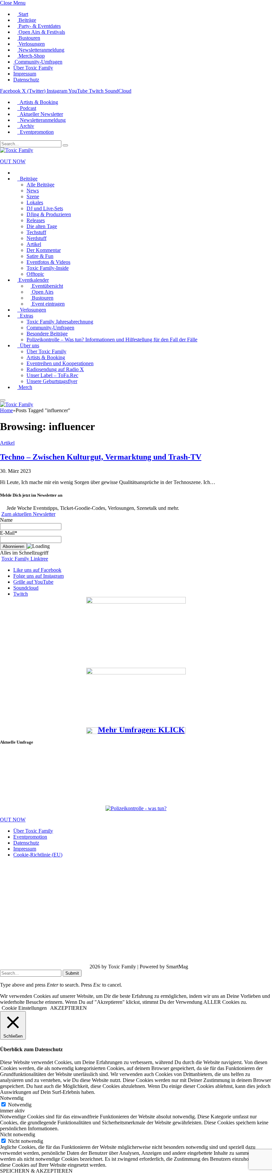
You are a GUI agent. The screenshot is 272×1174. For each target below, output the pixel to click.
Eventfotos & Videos (48, 262)
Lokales (35, 202)
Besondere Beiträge (47, 333)
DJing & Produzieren (49, 214)
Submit (72, 973)
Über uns (28, 345)
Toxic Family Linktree (24, 559)
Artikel (34, 244)
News (33, 190)
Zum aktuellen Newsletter (28, 514)
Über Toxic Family (33, 68)
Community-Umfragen (37, 62)
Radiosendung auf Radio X (55, 369)
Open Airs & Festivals (41, 32)
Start (22, 14)
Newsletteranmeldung (40, 50)
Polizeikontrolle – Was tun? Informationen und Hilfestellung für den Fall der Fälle (112, 339)
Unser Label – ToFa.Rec (52, 375)
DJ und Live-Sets (45, 208)
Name (6, 520)
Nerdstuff (36, 238)
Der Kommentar (44, 250)
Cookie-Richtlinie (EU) (37, 854)
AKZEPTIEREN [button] (68, 1008)
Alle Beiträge (40, 184)
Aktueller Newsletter (40, 114)
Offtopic (35, 274)
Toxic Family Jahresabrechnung (60, 321)
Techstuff (36, 232)
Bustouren (28, 38)
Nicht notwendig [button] (17, 1134)
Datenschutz (26, 79)
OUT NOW (13, 161)
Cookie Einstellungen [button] (24, 1008)
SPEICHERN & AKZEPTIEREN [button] (36, 1171)
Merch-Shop (31, 56)
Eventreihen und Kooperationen (60, 363)
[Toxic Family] (16, 150)
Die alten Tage (42, 226)
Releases (36, 220)
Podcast (26, 108)
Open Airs (42, 292)
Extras (25, 315)
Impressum (24, 73)
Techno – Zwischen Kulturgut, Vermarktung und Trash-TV (100, 457)
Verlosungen (31, 44)
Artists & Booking (37, 102)
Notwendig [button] (12, 1098)
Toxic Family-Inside (48, 268)
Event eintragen (48, 304)
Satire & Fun (40, 256)
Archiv (25, 126)
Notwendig (20, 1104)
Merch (24, 387)
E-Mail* (8, 533)
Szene (33, 196)
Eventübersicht (47, 286)
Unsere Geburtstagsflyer (52, 381)
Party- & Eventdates (39, 26)
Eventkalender (33, 280)
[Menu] (2, 400)
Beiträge (26, 20)
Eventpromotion (35, 132)
